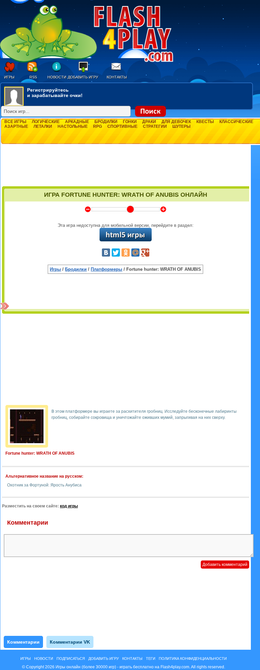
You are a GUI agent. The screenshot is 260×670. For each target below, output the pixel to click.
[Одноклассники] (126, 252)
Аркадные (77, 121)
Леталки (43, 126)
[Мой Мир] (135, 252)
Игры (9, 77)
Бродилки (105, 121)
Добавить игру (83, 77)
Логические (46, 121)
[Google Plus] (145, 252)
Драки (149, 121)
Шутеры (181, 126)
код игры (69, 506)
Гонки (130, 121)
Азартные (16, 126)
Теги (150, 658)
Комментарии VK (70, 642)
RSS (33, 77)
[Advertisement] (125, 168)
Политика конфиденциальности (193, 658)
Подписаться (71, 658)
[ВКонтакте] (106, 252)
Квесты (205, 121)
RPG (97, 126)
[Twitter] (116, 252)
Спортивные (122, 126)
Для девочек (176, 121)
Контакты (117, 77)
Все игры (15, 121)
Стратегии (155, 126)
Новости (56, 77)
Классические (236, 121)
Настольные (73, 126)
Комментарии (23, 642)
